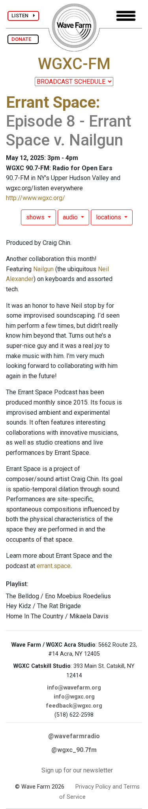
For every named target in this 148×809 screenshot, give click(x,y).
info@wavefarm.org (74, 687)
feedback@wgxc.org (74, 705)
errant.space (54, 566)
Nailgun (43, 269)
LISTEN (22, 15)
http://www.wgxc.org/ (35, 198)
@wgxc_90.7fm (74, 750)
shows (36, 217)
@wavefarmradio (74, 736)
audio (71, 217)
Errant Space (51, 102)
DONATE (23, 39)
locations (109, 217)
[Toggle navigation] (126, 16)
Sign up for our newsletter (77, 770)
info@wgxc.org (74, 696)
